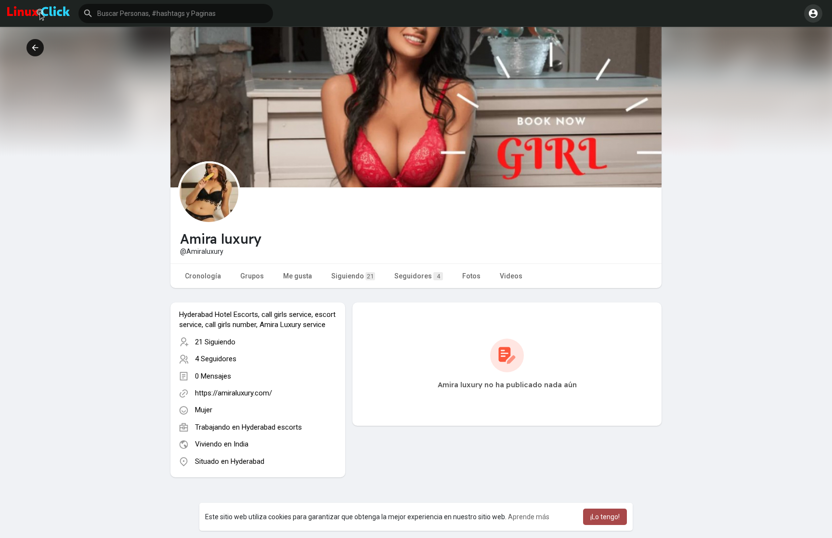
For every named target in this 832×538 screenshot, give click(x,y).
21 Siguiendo (215, 342)
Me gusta (297, 276)
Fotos (471, 276)
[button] (175, 13)
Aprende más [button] (528, 517)
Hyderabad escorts (272, 427)
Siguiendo (352, 276)
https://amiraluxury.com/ (233, 393)
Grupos (252, 276)
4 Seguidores (215, 358)
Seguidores (417, 276)
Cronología (203, 276)
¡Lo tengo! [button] (605, 517)
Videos (511, 276)
